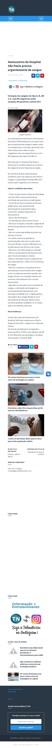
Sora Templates (27, 745)
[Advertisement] (26, 39)
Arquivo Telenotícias (15, 689)
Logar (36, 745)
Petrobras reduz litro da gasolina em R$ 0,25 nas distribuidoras (25, 409)
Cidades (10, 56)
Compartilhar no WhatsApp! (17, 80)
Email (10, 699)
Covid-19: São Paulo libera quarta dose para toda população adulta (25, 439)
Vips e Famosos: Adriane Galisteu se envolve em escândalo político (30, 664)
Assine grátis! (26, 727)
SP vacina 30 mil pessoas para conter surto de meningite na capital (24, 378)
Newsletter (12, 691)
